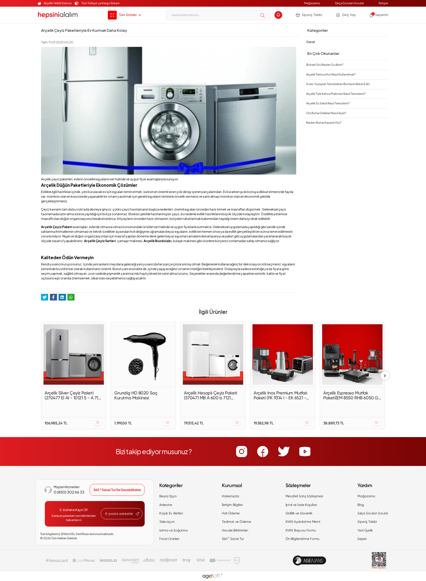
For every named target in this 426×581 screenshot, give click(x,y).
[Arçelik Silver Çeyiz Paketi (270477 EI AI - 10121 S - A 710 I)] (73, 354)
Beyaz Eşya (167, 496)
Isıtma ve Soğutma (173, 530)
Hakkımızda (230, 496)
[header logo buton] (58, 15)
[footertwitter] (283, 451)
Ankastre (165, 505)
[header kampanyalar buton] (278, 15)
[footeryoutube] (304, 451)
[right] (385, 375)
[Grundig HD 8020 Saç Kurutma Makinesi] (143, 354)
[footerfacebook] (262, 451)
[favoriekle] (98, 423)
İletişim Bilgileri (232, 505)
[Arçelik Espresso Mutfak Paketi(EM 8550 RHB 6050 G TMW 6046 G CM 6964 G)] (352, 354)
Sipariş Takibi (312, 15)
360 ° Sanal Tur (233, 539)
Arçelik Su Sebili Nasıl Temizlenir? (328, 103)
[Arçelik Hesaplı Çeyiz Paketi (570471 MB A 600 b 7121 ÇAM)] (213, 354)
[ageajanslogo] (309, 560)
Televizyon (166, 522)
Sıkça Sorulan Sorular (349, 3)
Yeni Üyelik (365, 530)
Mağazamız (312, 3)
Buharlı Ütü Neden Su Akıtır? (324, 64)
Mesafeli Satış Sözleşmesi (304, 496)
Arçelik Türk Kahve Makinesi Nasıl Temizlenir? (335, 94)
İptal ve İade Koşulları (301, 505)
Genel (310, 42)
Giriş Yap (349, 15)
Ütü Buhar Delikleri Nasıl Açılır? (326, 113)
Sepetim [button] (380, 15)
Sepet (362, 539)
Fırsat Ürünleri (169, 539)
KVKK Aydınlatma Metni (303, 522)
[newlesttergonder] (137, 513)
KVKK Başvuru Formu (301, 530)
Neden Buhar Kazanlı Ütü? (323, 122)
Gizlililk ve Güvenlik (299, 513)
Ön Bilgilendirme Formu (302, 539)
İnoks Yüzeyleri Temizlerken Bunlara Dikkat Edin (338, 84)
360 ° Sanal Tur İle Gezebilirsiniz (117, 490)
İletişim (383, 3)
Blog (360, 505)
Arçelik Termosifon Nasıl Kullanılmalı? (330, 74)
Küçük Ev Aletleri (171, 513)
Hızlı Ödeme (231, 513)
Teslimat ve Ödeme (236, 522)
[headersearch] (262, 15)
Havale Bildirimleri (235, 530)
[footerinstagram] (241, 451)
